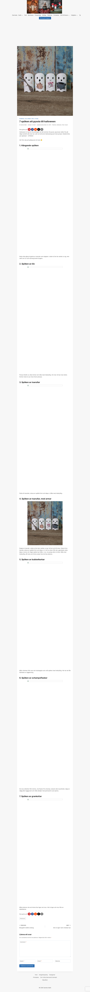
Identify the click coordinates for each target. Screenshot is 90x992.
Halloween (28, 118)
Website (57, 961)
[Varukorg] (80, 15)
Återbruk (49, 15)
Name (22, 961)
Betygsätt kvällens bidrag (26, 926)
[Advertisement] (45, 30)
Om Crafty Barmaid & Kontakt (48, 977)
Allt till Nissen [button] (64, 15)
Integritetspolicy (43, 974)
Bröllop (44, 15)
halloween (22, 918)
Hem (36, 974)
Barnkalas (31, 15)
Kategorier (52, 974)
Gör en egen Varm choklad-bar (62, 926)
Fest (25, 15)
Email (40, 961)
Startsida (14, 15)
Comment (23, 942)
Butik (19, 15)
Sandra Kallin (24, 124)
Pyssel (37, 118)
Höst (33, 118)
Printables (56, 15)
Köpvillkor (45, 980)
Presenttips (38, 15)
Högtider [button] (73, 15)
